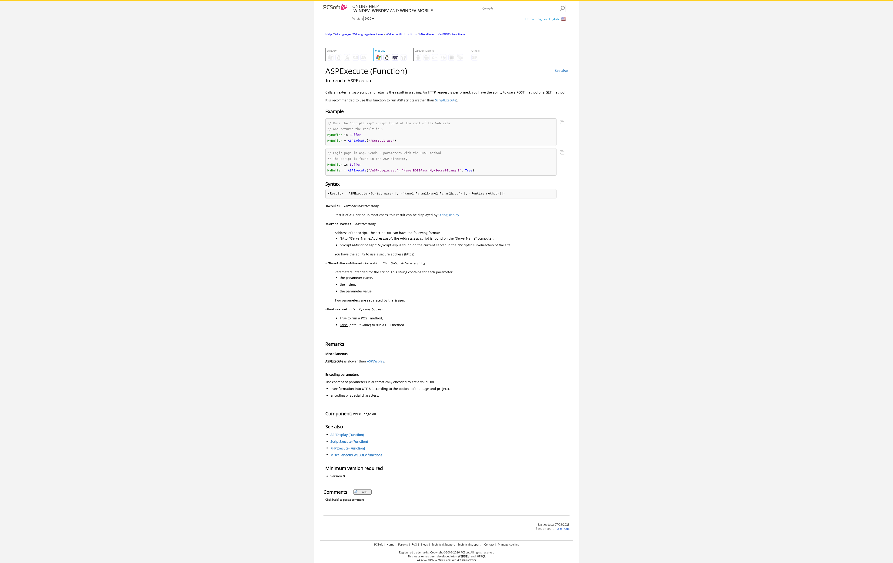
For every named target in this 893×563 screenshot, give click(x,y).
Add (364, 492)
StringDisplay (448, 215)
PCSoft (378, 544)
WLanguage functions (368, 34)
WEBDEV (421, 559)
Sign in (542, 19)
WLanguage (342, 34)
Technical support (469, 544)
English (554, 19)
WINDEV (456, 559)
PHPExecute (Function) (347, 448)
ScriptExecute (445, 100)
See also (561, 70)
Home (529, 19)
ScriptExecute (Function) (349, 441)
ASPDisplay (375, 361)
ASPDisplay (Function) (347, 434)
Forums (403, 544)
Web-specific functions (401, 34)
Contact (489, 544)
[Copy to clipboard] (562, 123)
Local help (563, 529)
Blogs (424, 544)
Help (328, 34)
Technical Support (443, 544)
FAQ (414, 544)
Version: (357, 18)
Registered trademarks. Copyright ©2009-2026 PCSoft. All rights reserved (446, 552)
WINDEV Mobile (437, 559)
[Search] (562, 8)
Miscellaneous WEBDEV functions (442, 34)
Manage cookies (508, 544)
